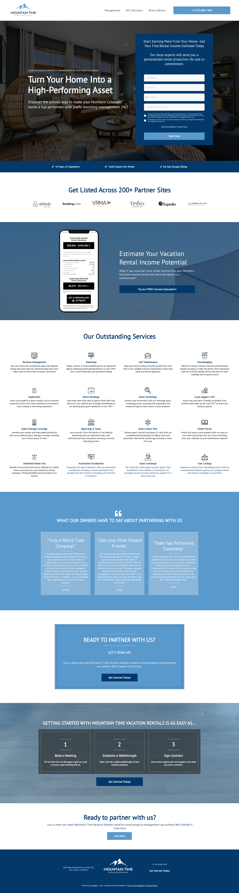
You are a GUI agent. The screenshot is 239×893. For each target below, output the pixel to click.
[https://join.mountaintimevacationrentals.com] (23, 10)
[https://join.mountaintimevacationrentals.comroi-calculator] (79, 271)
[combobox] (147, 97)
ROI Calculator (134, 10)
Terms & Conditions (168, 127)
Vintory (95, 885)
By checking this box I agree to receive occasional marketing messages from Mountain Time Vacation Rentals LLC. (175, 120)
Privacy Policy (182, 127)
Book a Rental (157, 10)
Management (112, 10)
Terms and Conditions (136, 885)
